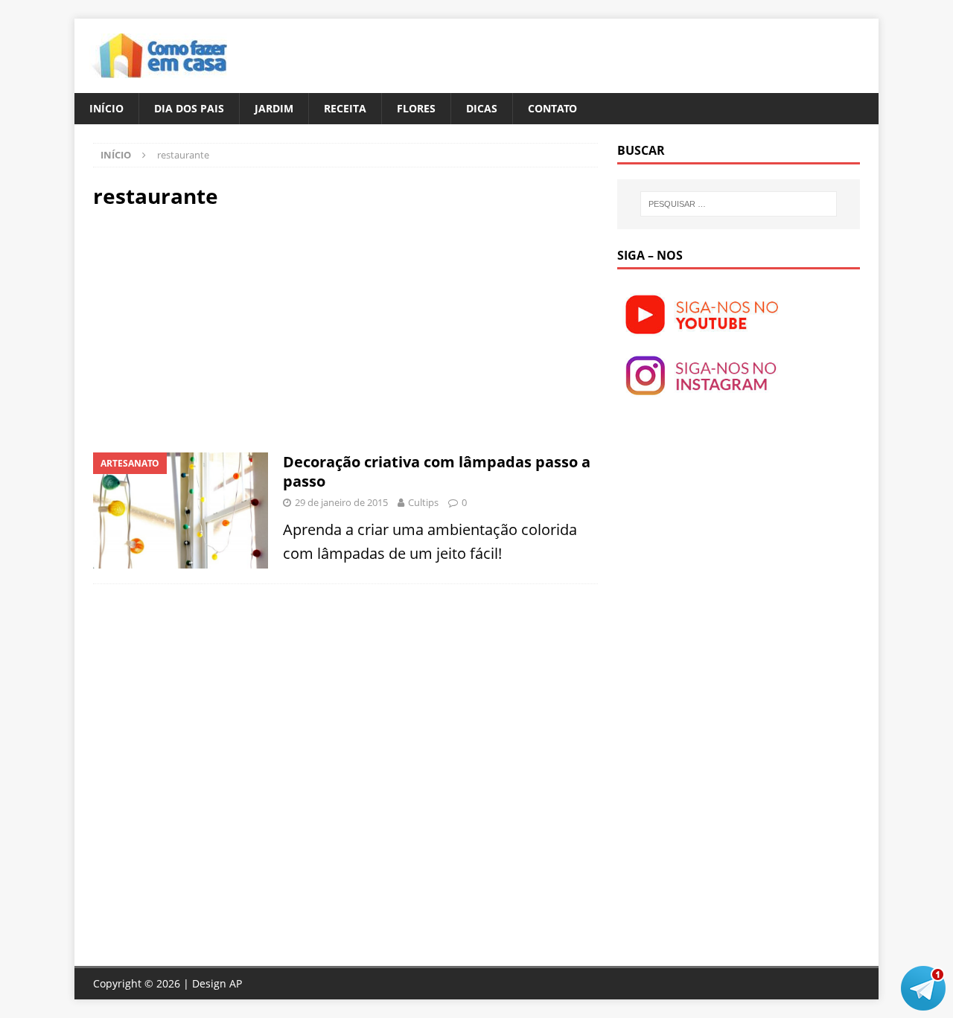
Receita (345, 108)
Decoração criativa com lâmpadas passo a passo (436, 471)
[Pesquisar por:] (738, 204)
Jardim (274, 108)
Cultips (423, 502)
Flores (416, 108)
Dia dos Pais (189, 108)
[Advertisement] (218, 329)
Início (106, 108)
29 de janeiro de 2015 (341, 502)
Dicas (481, 108)
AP (235, 983)
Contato (552, 108)
